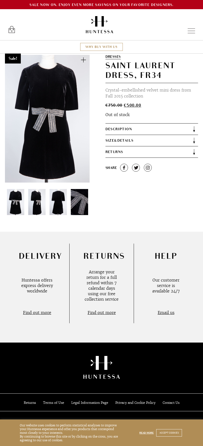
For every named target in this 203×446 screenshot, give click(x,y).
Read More (146, 432)
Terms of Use (53, 403)
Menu (189, 31)
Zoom (83, 60)
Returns (30, 403)
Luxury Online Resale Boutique (99, 24)
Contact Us (171, 403)
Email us (166, 312)
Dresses (113, 57)
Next (80, 118)
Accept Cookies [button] (169, 432)
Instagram (148, 168)
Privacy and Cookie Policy (135, 403)
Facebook (124, 168)
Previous (14, 118)
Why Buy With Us (101, 47)
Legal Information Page (89, 403)
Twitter (136, 168)
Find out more (37, 312)
